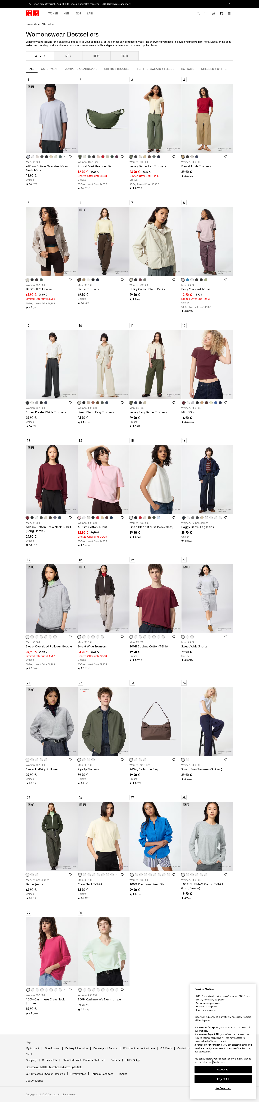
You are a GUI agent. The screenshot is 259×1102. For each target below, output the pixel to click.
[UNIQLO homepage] (32, 13)
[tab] (53, 13)
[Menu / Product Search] (229, 13)
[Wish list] (206, 13)
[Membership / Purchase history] (214, 13)
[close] (30, 4)
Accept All (223, 1069)
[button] (52, 118)
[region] (223, 1041)
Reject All (223, 1079)
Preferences (223, 1088)
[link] (133, 4)
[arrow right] (229, 69)
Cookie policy (220, 1062)
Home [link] (29, 23)
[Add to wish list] (70, 157)
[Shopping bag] (221, 13)
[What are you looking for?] (198, 13)
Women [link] (37, 23)
